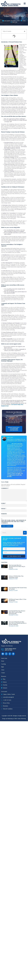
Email (3, 508)
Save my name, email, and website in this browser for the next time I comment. (13, 522)
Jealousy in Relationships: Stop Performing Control (16, 576)
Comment (5, 488)
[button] (24, 3)
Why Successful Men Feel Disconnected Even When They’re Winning (17, 567)
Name (3, 503)
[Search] (25, 533)
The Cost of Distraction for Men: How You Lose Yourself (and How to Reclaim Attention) (17, 623)
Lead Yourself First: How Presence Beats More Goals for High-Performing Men (17, 612)
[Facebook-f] (9, 653)
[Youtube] (2, 653)
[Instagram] (6, 653)
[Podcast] (13, 653)
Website (4, 513)
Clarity (24, 20)
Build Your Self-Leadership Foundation (14, 429)
